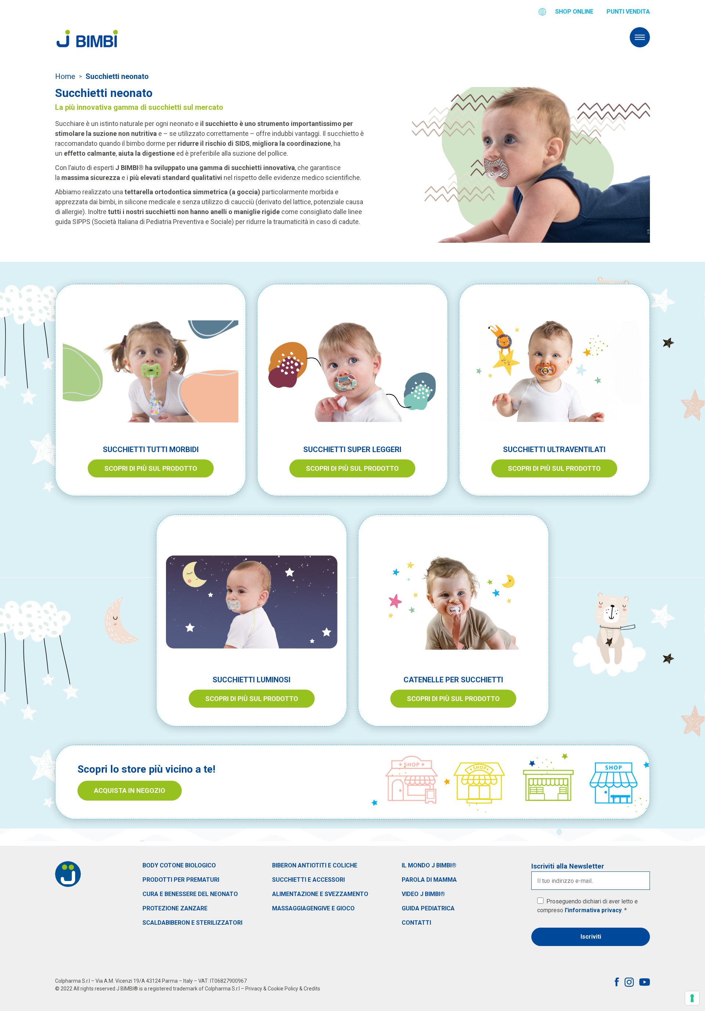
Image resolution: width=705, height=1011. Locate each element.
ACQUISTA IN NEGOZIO (129, 790)
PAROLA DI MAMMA (429, 879)
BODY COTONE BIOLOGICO (179, 865)
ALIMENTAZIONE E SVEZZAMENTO (320, 894)
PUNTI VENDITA (628, 11)
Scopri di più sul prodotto (150, 468)
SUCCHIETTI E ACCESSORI (308, 879)
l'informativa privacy (593, 910)
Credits (312, 989)
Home (65, 76)
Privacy (253, 989)
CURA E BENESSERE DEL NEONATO (190, 894)
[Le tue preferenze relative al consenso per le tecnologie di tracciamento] (692, 998)
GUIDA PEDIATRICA (428, 908)
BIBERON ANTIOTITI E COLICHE (314, 865)
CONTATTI (416, 922)
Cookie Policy (283, 989)
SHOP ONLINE (574, 11)
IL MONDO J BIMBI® (429, 865)
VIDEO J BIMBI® (423, 894)
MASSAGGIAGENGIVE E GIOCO (313, 908)
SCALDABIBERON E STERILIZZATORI (192, 922)
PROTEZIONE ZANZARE (174, 908)
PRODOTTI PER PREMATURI (180, 879)
